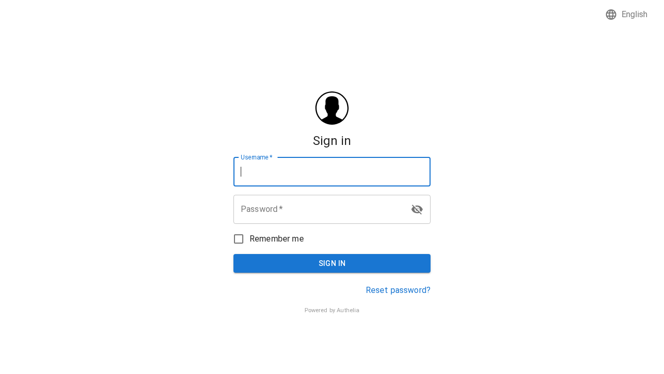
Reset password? (398, 290)
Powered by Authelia (332, 310)
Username (256, 157)
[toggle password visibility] (417, 209)
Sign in (332, 263)
